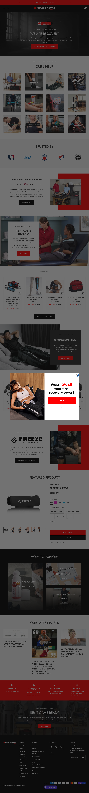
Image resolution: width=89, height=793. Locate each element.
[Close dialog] (77, 375)
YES (62, 400)
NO (61, 407)
